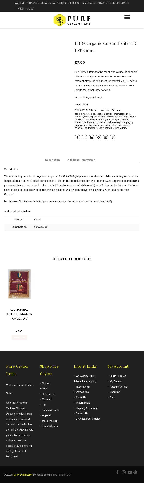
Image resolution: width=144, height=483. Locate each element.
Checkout (115, 392)
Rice (44, 388)
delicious (111, 116)
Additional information (81, 159)
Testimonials (83, 402)
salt (90, 125)
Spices (46, 383)
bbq (93, 113)
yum (117, 127)
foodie (132, 116)
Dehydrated (48, 394)
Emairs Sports (50, 426)
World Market (49, 420)
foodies (79, 119)
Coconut (116, 110)
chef (128, 113)
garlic (113, 119)
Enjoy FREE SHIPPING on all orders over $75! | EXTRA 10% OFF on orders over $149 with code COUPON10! (71, 3)
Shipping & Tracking (87, 408)
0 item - (25, 8)
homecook (123, 119)
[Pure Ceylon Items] (72, 26)
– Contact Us (81, 413)
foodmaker (89, 119)
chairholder (119, 113)
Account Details (118, 386)
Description (52, 159)
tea (85, 127)
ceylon (109, 113)
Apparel (46, 415)
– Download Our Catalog (87, 418)
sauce (96, 125)
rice (85, 125)
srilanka (79, 127)
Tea (44, 404)
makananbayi (114, 122)
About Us (81, 397)
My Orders (115, 381)
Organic (79, 125)
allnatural (85, 113)
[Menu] (127, 17)
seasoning (105, 125)
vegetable (108, 127)
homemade (80, 122)
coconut (79, 116)
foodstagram (103, 119)
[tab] (52, 160)
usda (99, 127)
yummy (123, 127)
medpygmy (127, 122)
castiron (100, 113)
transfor (92, 127)
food (125, 116)
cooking (88, 116)
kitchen (102, 122)
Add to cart (19, 337)
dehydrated (100, 116)
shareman (117, 125)
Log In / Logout (118, 376)
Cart (112, 397)
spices (126, 125)
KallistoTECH (65, 474)
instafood (92, 122)
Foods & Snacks (51, 410)
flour (119, 116)
